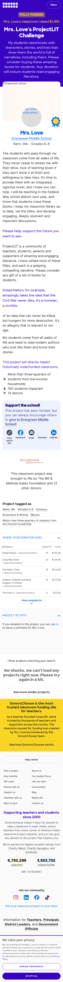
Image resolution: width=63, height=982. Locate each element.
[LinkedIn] (26, 897)
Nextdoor (42, 437)
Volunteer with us (13, 797)
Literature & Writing (16, 514)
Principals (51, 920)
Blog (34, 792)
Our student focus (41, 776)
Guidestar (31, 852)
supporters (17, 862)
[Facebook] (36, 897)
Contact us (37, 803)
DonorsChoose (10, 5)
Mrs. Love (31, 133)
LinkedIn (54, 437)
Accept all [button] (32, 976)
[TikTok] (47, 897)
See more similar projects (31, 692)
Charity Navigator (38, 848)
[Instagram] (15, 897)
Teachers (34, 920)
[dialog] (31, 958)
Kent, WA (9, 509)
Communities (38, 787)
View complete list (31, 600)
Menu (54, 4)
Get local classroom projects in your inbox (31, 906)
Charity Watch (17, 848)
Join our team (39, 781)
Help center (31, 759)
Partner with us (12, 787)
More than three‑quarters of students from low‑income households (29, 522)
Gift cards (9, 781)
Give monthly (10, 776)
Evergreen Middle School (32, 138)
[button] (9, 437)
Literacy (42, 509)
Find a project (11, 770)
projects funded (46, 862)
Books (36, 514)
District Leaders (17, 924)
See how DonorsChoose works (31, 745)
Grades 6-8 (26, 509)
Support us (9, 792)
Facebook (20, 437)
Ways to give (10, 803)
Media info (37, 797)
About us (36, 770)
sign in (54, 624)
